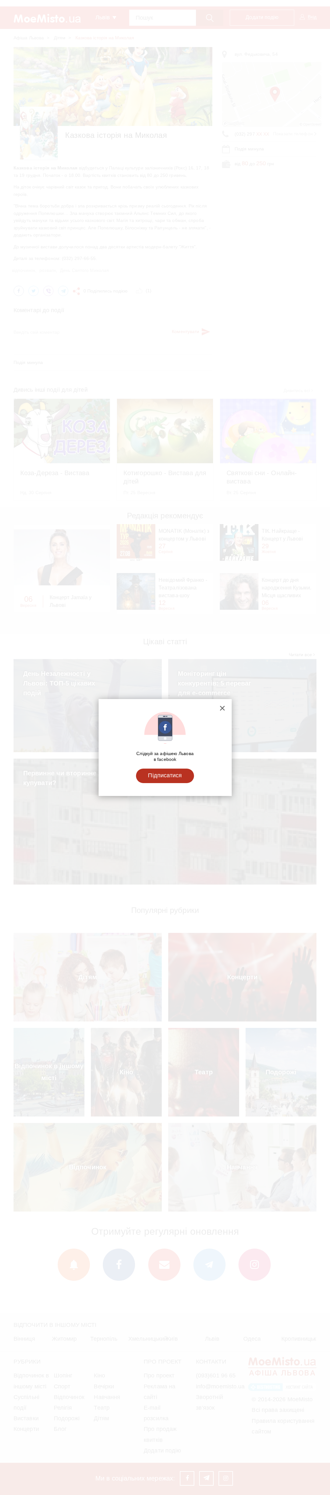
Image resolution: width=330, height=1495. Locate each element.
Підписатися (165, 775)
